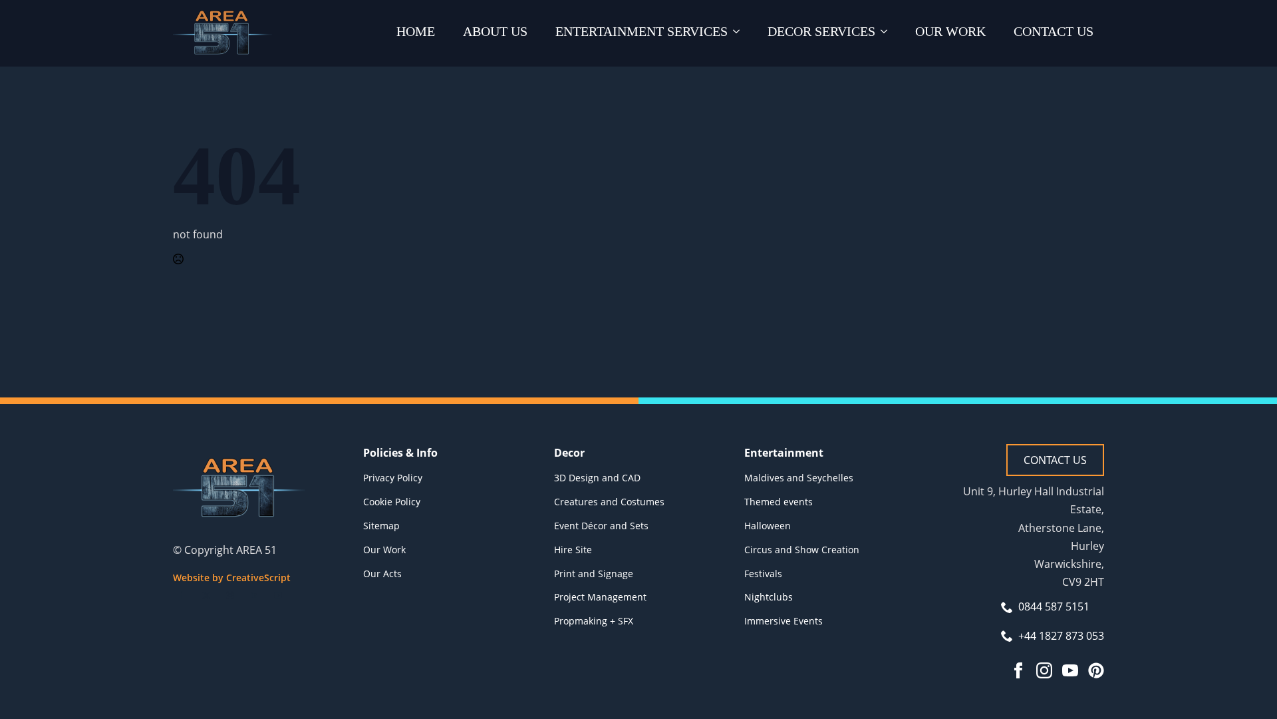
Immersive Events (783, 620)
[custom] (1096, 670)
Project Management (600, 597)
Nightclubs (768, 597)
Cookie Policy (391, 501)
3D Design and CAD (597, 477)
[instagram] (230, 595)
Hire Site (573, 549)
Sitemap (381, 525)
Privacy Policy (392, 477)
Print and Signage (593, 573)
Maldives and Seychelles (798, 477)
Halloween (767, 525)
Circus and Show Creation (801, 549)
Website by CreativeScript (232, 577)
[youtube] (278, 595)
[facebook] (182, 595)
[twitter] (206, 595)
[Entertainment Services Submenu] (739, 33)
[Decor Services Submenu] (886, 33)
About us (495, 31)
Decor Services (821, 31)
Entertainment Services (641, 31)
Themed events (778, 501)
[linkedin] (254, 595)
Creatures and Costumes (609, 501)
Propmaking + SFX (593, 620)
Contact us (1053, 31)
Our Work (950, 31)
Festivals (763, 573)
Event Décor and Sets (601, 525)
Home (415, 31)
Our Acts (382, 573)
